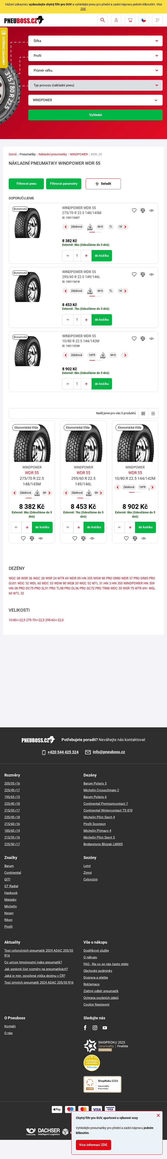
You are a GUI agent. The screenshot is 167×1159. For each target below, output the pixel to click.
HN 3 (107, 583)
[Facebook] (85, 1028)
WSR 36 (26, 578)
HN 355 (87, 578)
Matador (10, 900)
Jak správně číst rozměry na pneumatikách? (36, 969)
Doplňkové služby (96, 951)
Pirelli (8, 927)
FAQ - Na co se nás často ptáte (106, 964)
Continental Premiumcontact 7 (106, 804)
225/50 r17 (12, 844)
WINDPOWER (79, 154)
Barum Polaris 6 (95, 797)
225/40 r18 (12, 804)
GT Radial (11, 886)
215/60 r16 (12, 824)
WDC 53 (47, 583)
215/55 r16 (12, 837)
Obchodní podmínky (98, 971)
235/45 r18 (12, 817)
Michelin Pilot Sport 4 (99, 817)
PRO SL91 (41, 588)
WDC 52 (23, 583)
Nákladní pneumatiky (52, 154)
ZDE (83, 9)
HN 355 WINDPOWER (127, 583)
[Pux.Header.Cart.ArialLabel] (130, 20)
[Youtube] (105, 1028)
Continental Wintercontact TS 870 (108, 810)
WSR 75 (128, 588)
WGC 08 (14, 578)
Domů (13, 154)
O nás (8, 1033)
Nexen (8, 913)
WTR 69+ (141, 588)
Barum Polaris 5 (95, 783)
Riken (8, 920)
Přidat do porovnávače (143, 210)
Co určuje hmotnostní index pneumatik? (33, 962)
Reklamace (92, 984)
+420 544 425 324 (63, 752)
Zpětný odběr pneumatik (101, 991)
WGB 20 (72, 583)
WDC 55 (116, 588)
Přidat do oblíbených (134, 210)
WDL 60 (35, 583)
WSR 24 (51, 578)
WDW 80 (60, 583)
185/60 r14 (12, 831)
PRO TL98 (56, 588)
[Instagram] (95, 1028)
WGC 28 (39, 578)
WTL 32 (18, 593)
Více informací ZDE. (93, 1145)
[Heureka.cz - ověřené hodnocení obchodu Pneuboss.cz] (94, 1063)
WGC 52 (85, 583)
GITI (7, 879)
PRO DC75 (26, 588)
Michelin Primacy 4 (97, 831)
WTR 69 (62, 578)
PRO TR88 (102, 588)
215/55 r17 (12, 810)
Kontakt (10, 1026)
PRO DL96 (71, 588)
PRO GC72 (87, 588)
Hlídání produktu (151, 210)
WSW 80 (99, 578)
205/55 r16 (12, 783)
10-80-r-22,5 (17, 620)
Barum (9, 866)
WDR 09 (75, 578)
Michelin (10, 906)
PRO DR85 (141, 578)
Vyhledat (95, 115)
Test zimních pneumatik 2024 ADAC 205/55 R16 (38, 983)
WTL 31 (97, 583)
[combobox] (95, 40)
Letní (87, 866)
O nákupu (90, 957)
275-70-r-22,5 (35, 620)
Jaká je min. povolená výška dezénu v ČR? (34, 976)
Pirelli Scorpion (95, 824)
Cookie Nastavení (96, 1004)
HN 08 (13, 588)
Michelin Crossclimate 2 (101, 790)
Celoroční (91, 879)
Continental (12, 873)
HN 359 (149, 583)
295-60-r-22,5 (54, 620)
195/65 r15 (12, 797)
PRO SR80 (113, 578)
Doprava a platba (96, 978)
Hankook (11, 893)
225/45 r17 (12, 790)
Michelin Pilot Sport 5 (99, 837)
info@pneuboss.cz (109, 752)
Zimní (88, 873)
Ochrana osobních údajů (101, 998)
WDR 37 (127, 578)
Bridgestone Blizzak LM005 (103, 844)
